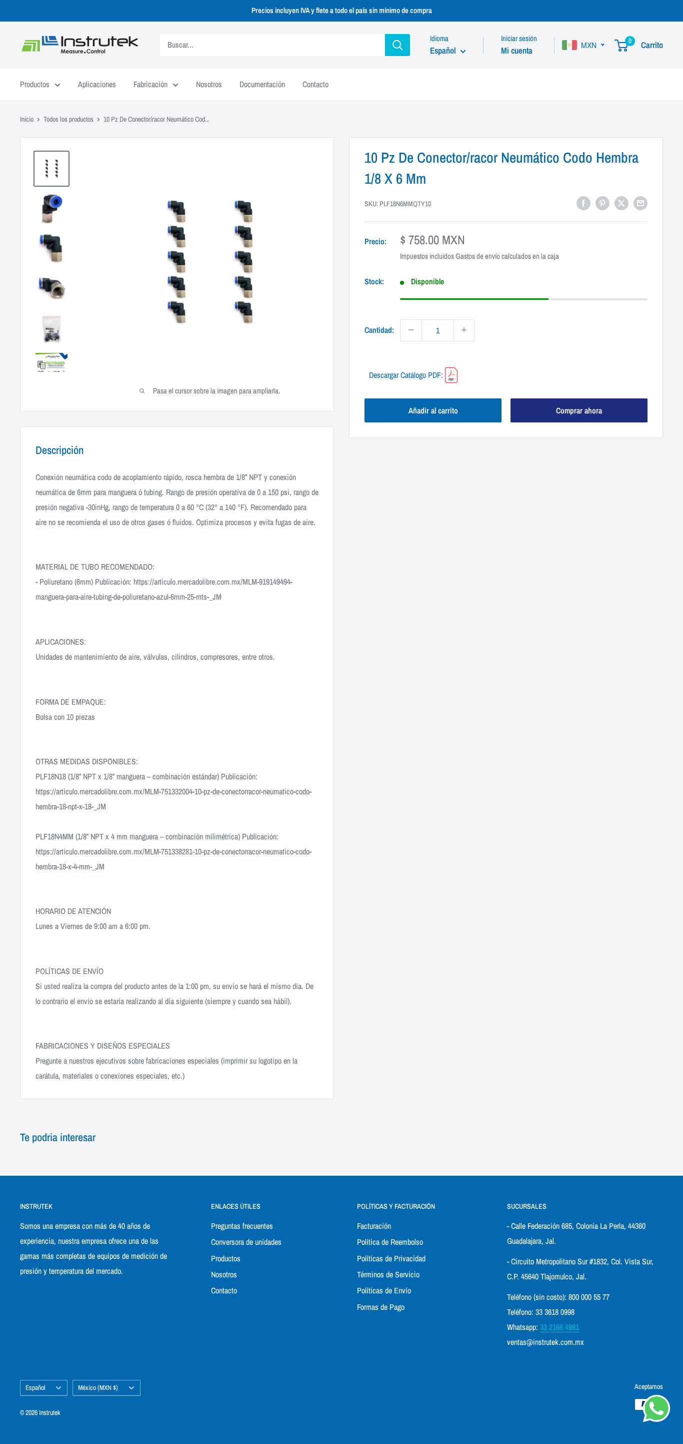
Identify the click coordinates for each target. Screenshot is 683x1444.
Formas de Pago (380, 1306)
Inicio (27, 119)
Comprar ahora (579, 410)
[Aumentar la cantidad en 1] (464, 329)
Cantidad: (379, 329)
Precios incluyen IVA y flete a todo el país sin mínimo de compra (342, 10)
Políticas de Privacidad (391, 1258)
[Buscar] (397, 45)
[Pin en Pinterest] (603, 202)
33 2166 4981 (559, 1326)
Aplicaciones (97, 84)
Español (35, 1387)
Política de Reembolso (390, 1241)
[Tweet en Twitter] (621, 202)
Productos (35, 84)
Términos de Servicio (388, 1274)
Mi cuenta (516, 50)
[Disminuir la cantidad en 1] (411, 329)
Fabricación (151, 84)
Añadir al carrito (433, 410)
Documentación (262, 84)
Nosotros (209, 84)
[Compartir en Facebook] (583, 202)
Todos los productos (69, 119)
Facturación (374, 1225)
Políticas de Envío (384, 1290)
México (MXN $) (98, 1387)
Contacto (315, 84)
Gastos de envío (478, 256)
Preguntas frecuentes (242, 1225)
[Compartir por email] (641, 202)
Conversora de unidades (246, 1241)
